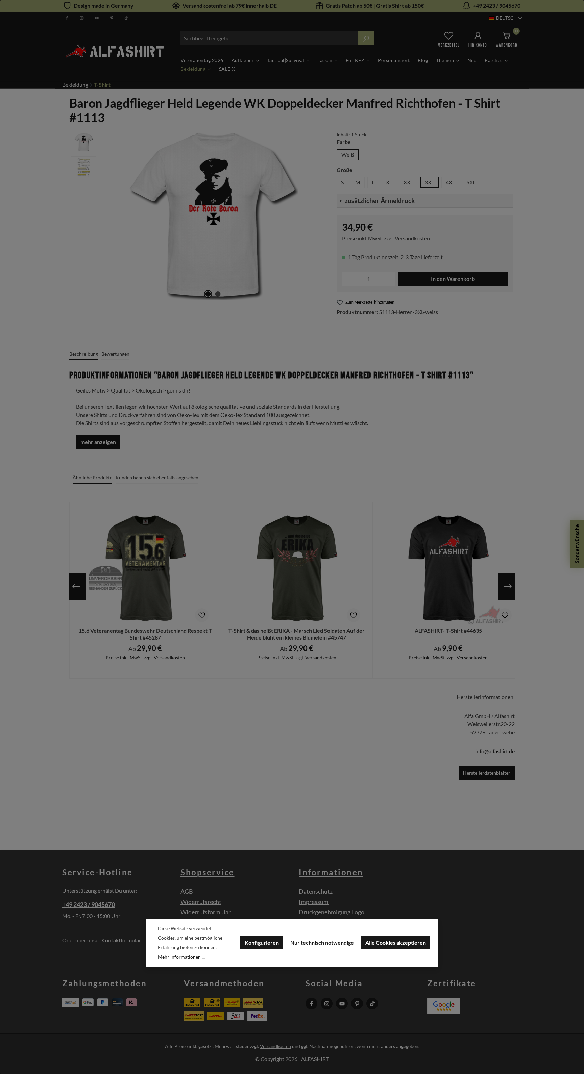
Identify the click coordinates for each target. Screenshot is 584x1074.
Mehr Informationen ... (181, 957)
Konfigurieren (262, 942)
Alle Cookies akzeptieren (395, 942)
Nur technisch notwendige (322, 942)
